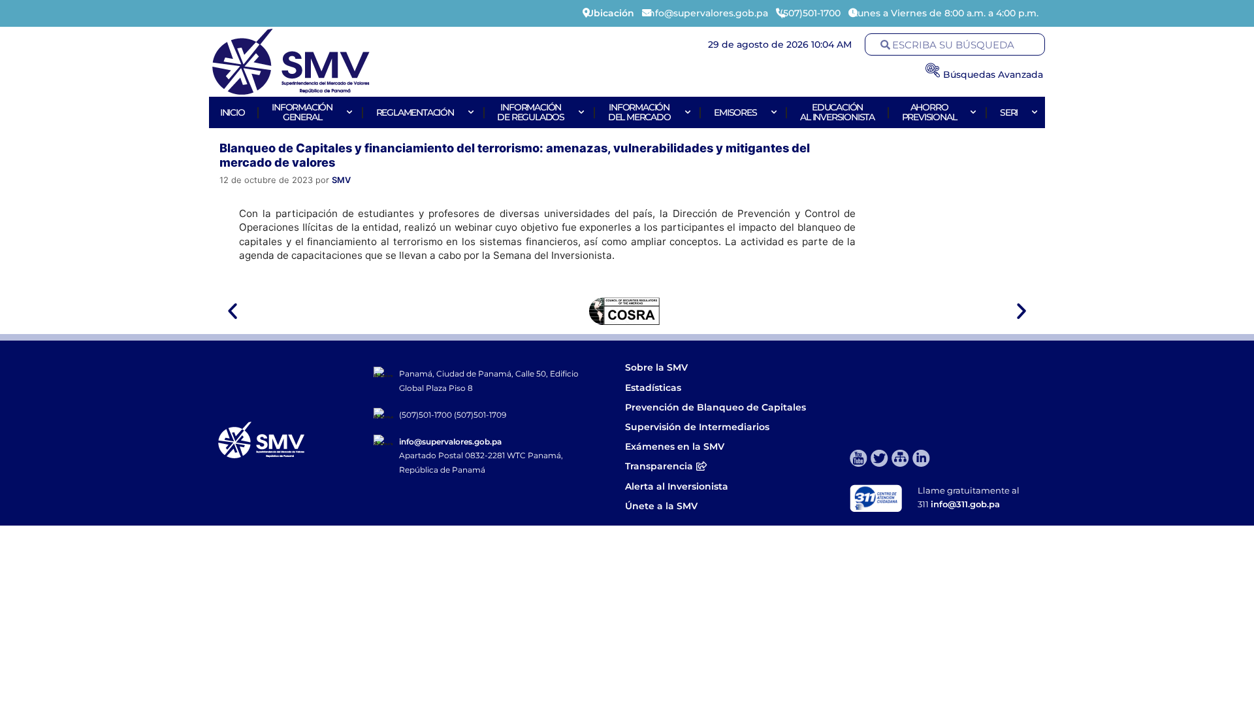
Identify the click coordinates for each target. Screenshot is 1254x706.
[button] (232, 311)
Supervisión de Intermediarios (697, 427)
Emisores (735, 112)
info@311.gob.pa (965, 504)
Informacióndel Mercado (639, 112)
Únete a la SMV (661, 506)
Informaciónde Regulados (530, 112)
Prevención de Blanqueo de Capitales (715, 407)
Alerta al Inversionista (676, 486)
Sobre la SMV (656, 367)
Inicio (232, 112)
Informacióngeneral (302, 112)
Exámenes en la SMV (674, 446)
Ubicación (610, 13)
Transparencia (659, 466)
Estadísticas (654, 388)
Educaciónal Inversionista (837, 112)
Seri (1009, 112)
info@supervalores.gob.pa (450, 441)
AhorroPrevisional (929, 112)
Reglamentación (415, 112)
